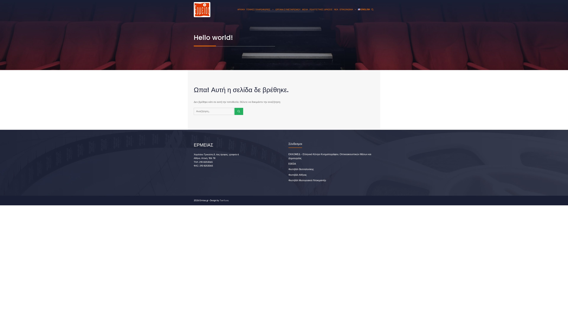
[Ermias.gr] (202, 9)
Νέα (336, 9)
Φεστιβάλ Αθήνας (297, 174)
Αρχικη (241, 9)
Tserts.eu (224, 200)
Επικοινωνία (346, 9)
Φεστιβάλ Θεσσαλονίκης (301, 169)
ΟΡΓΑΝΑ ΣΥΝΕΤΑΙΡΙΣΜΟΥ (288, 9)
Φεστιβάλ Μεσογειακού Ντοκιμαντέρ (307, 180)
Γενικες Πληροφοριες (258, 9)
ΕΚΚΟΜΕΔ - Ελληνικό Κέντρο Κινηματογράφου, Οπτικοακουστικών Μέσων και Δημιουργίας (329, 156)
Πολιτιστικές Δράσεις (321, 9)
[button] (372, 9)
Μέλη (305, 9)
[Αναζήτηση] (238, 111)
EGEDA (292, 163)
